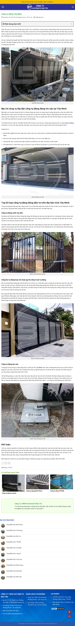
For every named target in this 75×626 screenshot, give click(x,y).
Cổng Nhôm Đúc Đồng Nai (14, 571)
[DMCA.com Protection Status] (58, 608)
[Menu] (2, 6)
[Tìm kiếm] (73, 7)
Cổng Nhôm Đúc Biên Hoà (13, 577)
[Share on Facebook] (2, 463)
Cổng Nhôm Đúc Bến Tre (13, 536)
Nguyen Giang (22, 17)
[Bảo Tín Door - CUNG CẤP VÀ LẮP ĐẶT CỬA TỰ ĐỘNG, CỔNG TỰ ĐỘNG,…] (37, 7)
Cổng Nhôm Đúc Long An (13, 553)
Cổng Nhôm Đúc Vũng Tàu (14, 559)
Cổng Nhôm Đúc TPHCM (13, 542)
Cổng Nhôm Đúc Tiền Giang (14, 530)
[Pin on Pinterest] (9, 463)
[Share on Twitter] (5, 463)
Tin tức (30, 17)
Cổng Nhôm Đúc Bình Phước (14, 524)
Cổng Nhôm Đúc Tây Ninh (13, 548)
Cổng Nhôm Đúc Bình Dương (14, 565)
